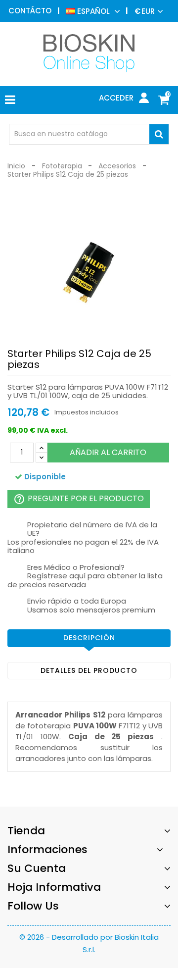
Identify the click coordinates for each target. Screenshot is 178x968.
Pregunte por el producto (78, 499)
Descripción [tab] (89, 638)
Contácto (29, 10)
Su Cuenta (36, 868)
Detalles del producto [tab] (89, 670)
